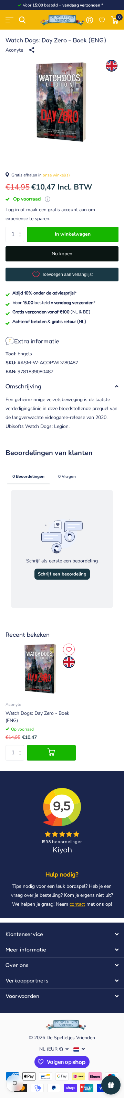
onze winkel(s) (56, 175)
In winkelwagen (73, 234)
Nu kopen (62, 253)
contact (77, 904)
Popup (47, 199)
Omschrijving (23, 386)
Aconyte (14, 50)
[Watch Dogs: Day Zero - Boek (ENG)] (41, 669)
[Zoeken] (22, 20)
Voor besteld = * (53, 302)
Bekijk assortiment (9, 20)
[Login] (89, 20)
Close (62, 934)
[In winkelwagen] (51, 753)
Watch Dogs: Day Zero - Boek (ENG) (37, 717)
